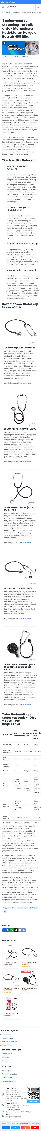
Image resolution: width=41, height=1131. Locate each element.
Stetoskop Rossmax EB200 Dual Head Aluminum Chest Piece (11, 1013)
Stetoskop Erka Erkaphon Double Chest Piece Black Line (29, 988)
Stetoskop (33, 908)
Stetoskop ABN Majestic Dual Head (11, 962)
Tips (5, 912)
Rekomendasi (22, 908)
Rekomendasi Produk (21, 56)
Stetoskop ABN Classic (11, 988)
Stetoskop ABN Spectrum (29, 962)
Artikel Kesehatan (12, 13)
